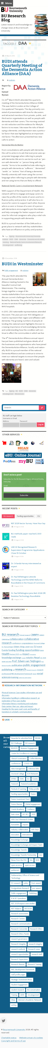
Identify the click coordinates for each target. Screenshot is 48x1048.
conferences (16, 764)
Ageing (11, 236)
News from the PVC (19, 860)
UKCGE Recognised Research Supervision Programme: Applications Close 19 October (27, 550)
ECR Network (32, 774)
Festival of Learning (18, 789)
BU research (10, 635)
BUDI (11, 239)
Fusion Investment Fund (20, 799)
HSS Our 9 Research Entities (22, 820)
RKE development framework (21, 674)
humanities (15, 825)
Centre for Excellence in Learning (23, 754)
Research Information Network (23, 685)
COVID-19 (28, 764)
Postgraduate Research (20, 888)
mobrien (12, 80)
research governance (19, 939)
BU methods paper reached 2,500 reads (26, 535)
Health (5, 654)
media (23, 658)
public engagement (34, 665)
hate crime (15, 814)
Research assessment (19, 914)
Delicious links (33, 769)
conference (16, 643)
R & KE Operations (18, 898)
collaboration (17, 639)
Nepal (37, 657)
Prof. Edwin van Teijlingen (26, 661)
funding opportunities (27, 650)
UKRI (7, 720)
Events (5, 650)
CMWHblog (5, 639)
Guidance (30, 809)
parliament (15, 870)
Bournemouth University (15, 11)
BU (17, 391)
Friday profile (34, 789)
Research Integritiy (18, 944)
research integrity (35, 944)
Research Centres (18, 919)
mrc (40, 855)
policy (26, 883)
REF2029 (28, 909)
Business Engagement (29, 748)
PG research (16, 883)
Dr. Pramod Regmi (7, 647)
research (20, 669)
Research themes (18, 964)
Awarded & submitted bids (21, 738)
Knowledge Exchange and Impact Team (26, 845)
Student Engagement (19, 985)
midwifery (30, 658)
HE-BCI (25, 814)
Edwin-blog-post (22, 647)
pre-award (36, 888)
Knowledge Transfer (19, 850)
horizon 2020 (14, 654)
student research (17, 990)
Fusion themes (16, 804)
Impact (25, 825)
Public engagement (11, 271)
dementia (22, 239)
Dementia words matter (35, 239)
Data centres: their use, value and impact (17, 707)
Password (23, 421)
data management (18, 769)
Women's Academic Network (29, 1000)
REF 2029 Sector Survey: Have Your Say (28, 523)
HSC (21, 654)
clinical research (25, 635)
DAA (16, 239)
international (27, 835)
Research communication (21, 924)
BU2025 (14, 748)
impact (25, 654)
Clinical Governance (18, 759)
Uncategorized (8, 245)
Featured (14, 784)
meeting (6, 242)
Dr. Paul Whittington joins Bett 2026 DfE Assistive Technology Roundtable (28, 594)
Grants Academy (17, 809)
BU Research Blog (13, 17)
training (14, 677)
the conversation (33, 990)
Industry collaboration (19, 830)
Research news (34, 949)
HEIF (34, 814)
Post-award (36, 883)
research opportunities (20, 954)
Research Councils (31, 670)
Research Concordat (19, 929)
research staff (37, 954)
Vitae (13, 1000)
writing (13, 1005)
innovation (33, 654)
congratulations (27, 643)
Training (14, 995)
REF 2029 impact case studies (23, 904)
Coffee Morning (35, 759)
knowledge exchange (11, 657)
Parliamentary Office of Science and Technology (25, 876)
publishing (7, 669)
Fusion (41, 650)
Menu (8, 3)
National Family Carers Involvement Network (25, 242)
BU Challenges (16, 743)
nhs (41, 658)
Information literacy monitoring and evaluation (19, 704)
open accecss (16, 865)
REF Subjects (16, 909)
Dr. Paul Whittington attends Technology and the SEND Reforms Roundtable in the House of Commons (28, 580)
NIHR (44, 658)
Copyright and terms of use (13, 1041)
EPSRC (14, 779)
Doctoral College (39, 643)
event (39, 647)
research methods (18, 949)
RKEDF (35, 674)
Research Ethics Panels (20, 934)
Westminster (19, 394)
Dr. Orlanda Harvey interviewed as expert (26, 565)
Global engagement (32, 804)
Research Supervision (19, 959)
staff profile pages (18, 975)
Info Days (35, 830)
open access (7, 661)
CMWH (41, 635)
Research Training (34, 964)
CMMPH (35, 635)
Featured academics (29, 784)
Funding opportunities (19, 794)
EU (35, 646)
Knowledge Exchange (19, 840)
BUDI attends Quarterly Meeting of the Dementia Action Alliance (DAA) (22, 67)
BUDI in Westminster (22, 263)
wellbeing (18, 245)
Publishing (33, 893)
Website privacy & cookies (31, 1038)
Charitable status (8, 1038)
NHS (37, 860)
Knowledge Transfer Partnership (23, 855)
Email (6, 486)
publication (17, 665)
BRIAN (38, 738)
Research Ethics (36, 929)
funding (12, 650)
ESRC (31, 647)
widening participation (25, 677)
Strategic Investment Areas (21, 980)
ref (14, 670)
